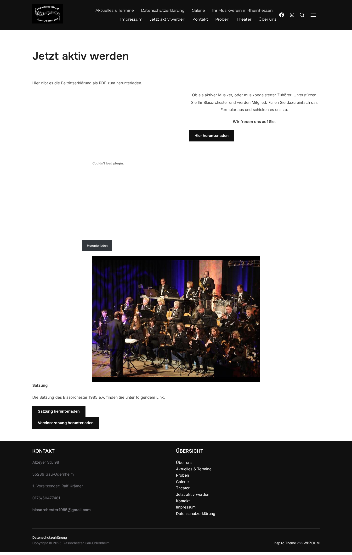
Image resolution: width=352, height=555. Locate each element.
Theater (244, 19)
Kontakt (200, 19)
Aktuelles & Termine (115, 10)
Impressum (131, 19)
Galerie (198, 10)
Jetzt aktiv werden (167, 19)
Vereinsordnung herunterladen (66, 422)
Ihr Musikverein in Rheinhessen (242, 10)
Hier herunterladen (211, 135)
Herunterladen (97, 245)
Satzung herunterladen (59, 411)
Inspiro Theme (285, 543)
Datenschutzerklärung (163, 10)
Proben (222, 19)
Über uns (267, 19)
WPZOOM (312, 543)
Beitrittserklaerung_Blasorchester (56, 245)
